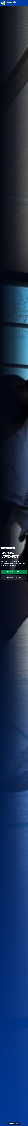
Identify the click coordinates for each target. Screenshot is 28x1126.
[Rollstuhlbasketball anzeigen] (16, 1123)
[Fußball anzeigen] (9, 1123)
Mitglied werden (14, 572)
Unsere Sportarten (14, 577)
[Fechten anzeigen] (12, 1123)
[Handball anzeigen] (17, 1123)
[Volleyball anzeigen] (10, 1123)
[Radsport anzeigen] (14, 1123)
